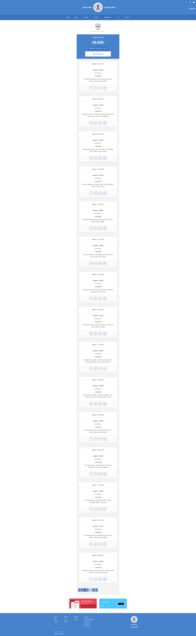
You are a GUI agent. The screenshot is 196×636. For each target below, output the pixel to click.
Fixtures (86, 17)
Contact (76, 617)
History (76, 619)
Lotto (118, 17)
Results (96, 17)
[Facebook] (186, 2)
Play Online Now (98, 54)
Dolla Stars (87, 621)
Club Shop (86, 626)
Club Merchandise (88, 619)
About (65, 621)
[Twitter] (189, 2)
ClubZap (62, 633)
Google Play (92, 606)
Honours (86, 617)
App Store (84, 606)
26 (93, 590)
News (76, 17)
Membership (107, 17)
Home (67, 17)
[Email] (193, 2)
